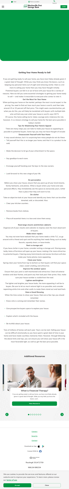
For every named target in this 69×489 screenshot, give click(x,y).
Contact (34, 440)
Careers (34, 431)
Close (47, 485)
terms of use (11, 480)
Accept (17, 485)
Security (34, 436)
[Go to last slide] (7, 414)
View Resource (34, 403)
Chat (14, 2)
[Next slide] (62, 414)
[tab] (28, 414)
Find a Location (34, 2)
